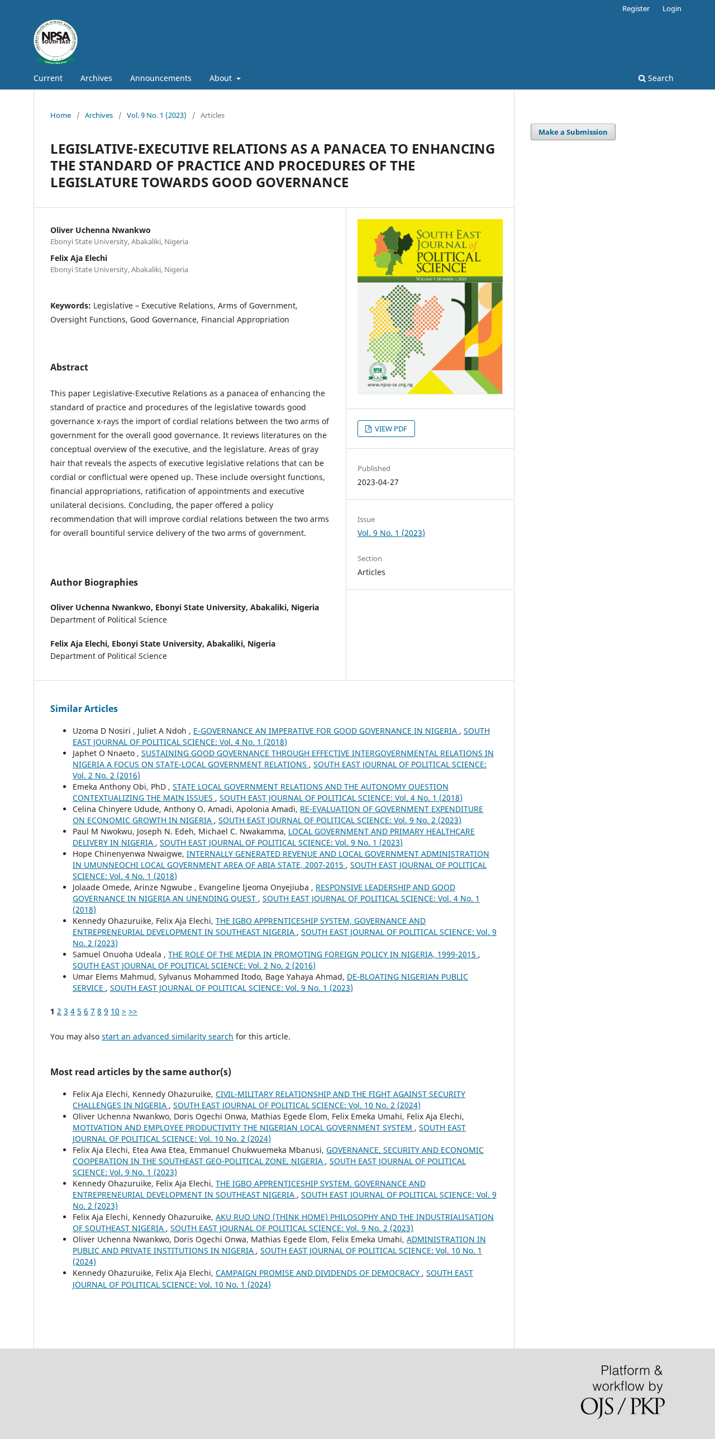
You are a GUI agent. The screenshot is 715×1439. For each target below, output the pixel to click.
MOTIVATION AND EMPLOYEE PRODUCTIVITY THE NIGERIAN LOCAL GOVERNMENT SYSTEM (243, 1127)
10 (115, 1011)
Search (660, 78)
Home (60, 115)
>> (132, 1011)
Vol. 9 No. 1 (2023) (157, 115)
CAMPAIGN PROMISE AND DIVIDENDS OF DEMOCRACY (319, 1272)
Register (636, 8)
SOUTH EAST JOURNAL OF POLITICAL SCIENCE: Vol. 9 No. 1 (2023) (281, 842)
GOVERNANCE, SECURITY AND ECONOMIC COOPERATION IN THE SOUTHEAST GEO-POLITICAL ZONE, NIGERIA (278, 1155)
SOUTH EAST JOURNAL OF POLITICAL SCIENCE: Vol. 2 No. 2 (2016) (194, 965)
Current (48, 78)
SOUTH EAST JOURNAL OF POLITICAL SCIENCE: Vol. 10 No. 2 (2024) (297, 1105)
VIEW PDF (390, 429)
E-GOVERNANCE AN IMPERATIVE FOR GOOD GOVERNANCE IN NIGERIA (326, 730)
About (221, 78)
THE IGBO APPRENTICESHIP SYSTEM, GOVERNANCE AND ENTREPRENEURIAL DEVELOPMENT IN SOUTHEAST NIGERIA (249, 926)
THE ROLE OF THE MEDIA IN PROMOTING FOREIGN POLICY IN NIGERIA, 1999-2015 (323, 954)
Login (671, 8)
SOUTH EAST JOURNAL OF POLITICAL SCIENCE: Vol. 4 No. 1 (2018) (281, 736)
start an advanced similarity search (167, 1036)
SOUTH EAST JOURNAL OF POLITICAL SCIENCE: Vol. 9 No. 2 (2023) (339, 820)
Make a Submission (573, 132)
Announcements (161, 78)
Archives (96, 78)
